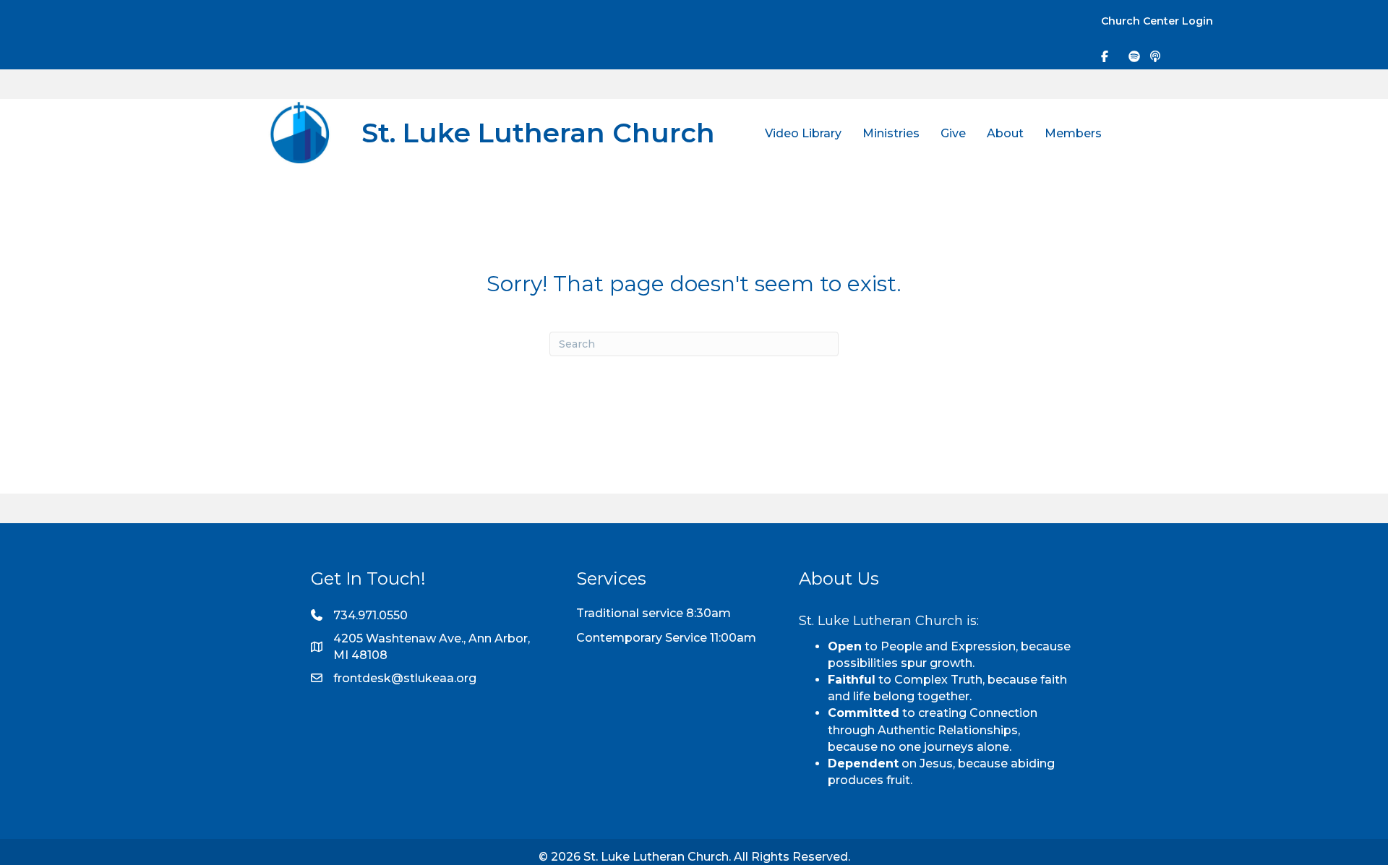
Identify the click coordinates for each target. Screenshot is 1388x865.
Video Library (803, 133)
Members (1073, 133)
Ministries (891, 133)
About (1005, 133)
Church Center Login (1157, 20)
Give (953, 133)
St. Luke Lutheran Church (538, 132)
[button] (1062, 22)
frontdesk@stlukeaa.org (404, 678)
